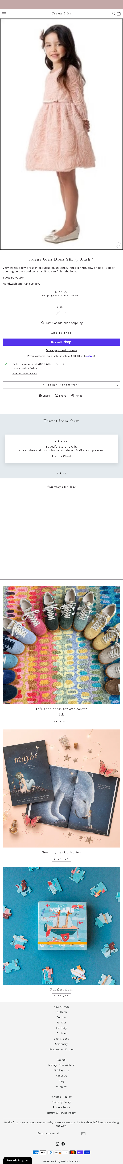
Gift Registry (61, 1070)
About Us (61, 1075)
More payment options (61, 350)
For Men (62, 1033)
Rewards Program (61, 1096)
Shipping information (61, 385)
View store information (24, 373)
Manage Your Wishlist (61, 1065)
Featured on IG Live (61, 1049)
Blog (61, 1081)
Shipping (47, 295)
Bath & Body (61, 1038)
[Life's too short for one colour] (61, 645)
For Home (61, 1011)
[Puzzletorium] (61, 926)
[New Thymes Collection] (61, 788)
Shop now (61, 996)
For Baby (61, 1028)
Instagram (61, 1086)
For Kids (62, 1022)
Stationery (61, 1043)
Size (61, 306)
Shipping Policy (61, 1102)
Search (61, 1059)
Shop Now (61, 721)
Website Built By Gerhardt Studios (61, 1161)
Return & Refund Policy (61, 1112)
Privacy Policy (61, 1107)
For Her (61, 1017)
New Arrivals (61, 1006)
